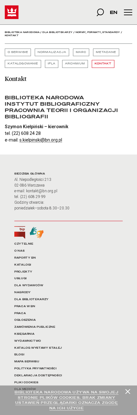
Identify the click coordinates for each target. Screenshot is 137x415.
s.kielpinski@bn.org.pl (40, 139)
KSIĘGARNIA (24, 334)
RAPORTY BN (25, 258)
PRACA (20, 313)
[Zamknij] (128, 391)
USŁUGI (20, 278)
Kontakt (103, 63)
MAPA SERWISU (27, 361)
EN (113, 12)
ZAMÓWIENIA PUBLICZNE (34, 327)
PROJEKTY (23, 271)
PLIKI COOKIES (26, 382)
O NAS (19, 251)
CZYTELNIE (23, 244)
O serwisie (18, 52)
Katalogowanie (23, 63)
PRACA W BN (24, 306)
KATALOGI (22, 265)
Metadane (106, 52)
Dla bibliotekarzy (57, 32)
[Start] (11, 12)
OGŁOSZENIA (25, 320)
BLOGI (19, 354)
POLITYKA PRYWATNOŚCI (35, 368)
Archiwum (75, 63)
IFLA (51, 63)
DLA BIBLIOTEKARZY (31, 299)
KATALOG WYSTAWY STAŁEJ (38, 348)
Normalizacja (52, 52)
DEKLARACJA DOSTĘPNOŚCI (38, 375)
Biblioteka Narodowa (22, 32)
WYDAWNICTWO (27, 341)
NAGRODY (22, 292)
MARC (81, 52)
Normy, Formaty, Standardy (98, 32)
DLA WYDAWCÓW (28, 285)
